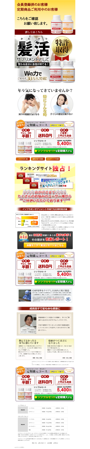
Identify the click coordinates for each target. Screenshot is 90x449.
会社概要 (49, 443)
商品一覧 (34, 443)
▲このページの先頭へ (19, 447)
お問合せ (55, 443)
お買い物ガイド (42, 443)
